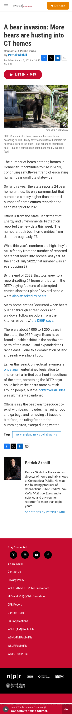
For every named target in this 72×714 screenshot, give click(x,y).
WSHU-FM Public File (20, 637)
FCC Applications (18, 621)
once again (12, 369)
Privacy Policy (16, 580)
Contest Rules (16, 612)
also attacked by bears (29, 296)
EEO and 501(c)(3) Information (26, 596)
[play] (5, 709)
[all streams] (67, 709)
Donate (59, 5)
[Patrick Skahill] (12, 468)
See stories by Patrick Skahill (45, 512)
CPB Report (15, 604)
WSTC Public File (18, 654)
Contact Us (14, 571)
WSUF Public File (17, 645)
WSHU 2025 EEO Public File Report (28, 588)
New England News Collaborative (36, 434)
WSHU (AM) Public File (21, 629)
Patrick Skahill (17, 55)
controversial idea (51, 390)
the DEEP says (42, 320)
